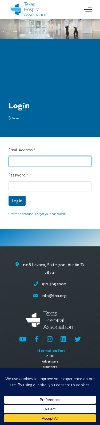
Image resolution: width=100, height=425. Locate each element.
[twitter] (77, 339)
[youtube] (23, 339)
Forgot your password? (50, 213)
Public (50, 356)
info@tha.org (54, 295)
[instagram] (49, 339)
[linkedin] (63, 339)
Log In (17, 200)
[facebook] (36, 339)
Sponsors (50, 367)
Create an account (21, 213)
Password (18, 175)
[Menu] (88, 9)
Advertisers (50, 361)
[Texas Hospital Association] (29, 9)
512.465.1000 (53, 283)
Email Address (22, 149)
